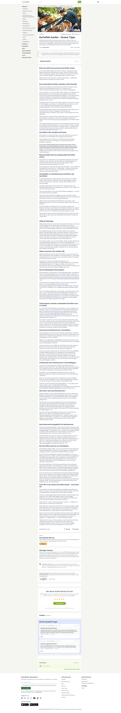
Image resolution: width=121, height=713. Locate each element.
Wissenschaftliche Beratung (68, 695)
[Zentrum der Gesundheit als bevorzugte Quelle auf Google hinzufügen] (43, 579)
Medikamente (26, 23)
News (23, 48)
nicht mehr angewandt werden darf (56, 312)
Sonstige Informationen (28, 35)
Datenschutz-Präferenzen (88, 683)
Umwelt (24, 39)
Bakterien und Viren (27, 11)
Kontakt (63, 697)
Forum (23, 55)
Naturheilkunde (26, 25)
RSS (62, 683)
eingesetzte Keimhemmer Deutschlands (68, 278)
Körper (24, 19)
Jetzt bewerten (59, 603)
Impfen (24, 13)
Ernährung (24, 44)
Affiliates (64, 679)
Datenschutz (38, 692)
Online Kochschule (26, 57)
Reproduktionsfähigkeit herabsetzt (48, 129)
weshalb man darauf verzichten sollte (67, 287)
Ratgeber (25, 32)
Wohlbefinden (26, 41)
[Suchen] (79, 2)
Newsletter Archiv (66, 681)
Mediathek (25, 21)
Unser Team (64, 688)
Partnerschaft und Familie (29, 28)
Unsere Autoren (65, 690)
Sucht (24, 37)
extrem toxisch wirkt (61, 395)
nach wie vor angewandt (60, 119)
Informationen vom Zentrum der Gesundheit (28, 16)
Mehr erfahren (62, 567)
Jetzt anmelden (26, 688)
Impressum (84, 679)
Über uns (64, 686)
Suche (83, 688)
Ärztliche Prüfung (66, 692)
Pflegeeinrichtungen (27, 30)
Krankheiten (25, 46)
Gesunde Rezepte (26, 50)
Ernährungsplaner (26, 53)
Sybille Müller (46, 47)
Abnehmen (25, 8)
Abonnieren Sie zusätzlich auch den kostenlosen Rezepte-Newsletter (39, 685)
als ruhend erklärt (60, 383)
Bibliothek (24, 6)
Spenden (43, 543)
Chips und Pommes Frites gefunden (48, 295)
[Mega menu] (98, 2)
